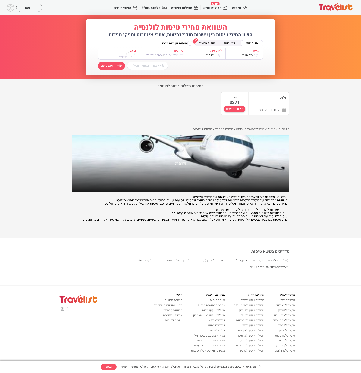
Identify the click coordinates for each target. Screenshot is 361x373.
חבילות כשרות (181, 8)
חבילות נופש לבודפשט (250, 345)
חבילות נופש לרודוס (251, 340)
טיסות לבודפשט (285, 335)
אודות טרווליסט (172, 315)
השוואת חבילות (145, 66)
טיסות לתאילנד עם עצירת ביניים (269, 267)
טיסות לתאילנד (285, 305)
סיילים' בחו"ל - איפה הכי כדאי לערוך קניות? (262, 260)
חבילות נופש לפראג (252, 350)
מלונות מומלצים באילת (211, 340)
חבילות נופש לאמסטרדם (249, 305)
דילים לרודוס (217, 320)
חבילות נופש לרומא (252, 315)
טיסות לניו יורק (285, 345)
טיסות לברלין (287, 330)
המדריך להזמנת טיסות (211, 305)
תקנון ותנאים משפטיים (168, 305)
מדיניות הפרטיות (128, 367)
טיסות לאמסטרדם (284, 320)
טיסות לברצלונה (285, 350)
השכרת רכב (122, 8)
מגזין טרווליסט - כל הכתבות (208, 350)
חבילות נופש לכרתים (251, 335)
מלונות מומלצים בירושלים (209, 345)
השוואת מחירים (234, 109)
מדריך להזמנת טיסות (177, 260)
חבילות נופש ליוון (253, 325)
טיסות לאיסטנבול (284, 315)
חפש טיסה (107, 66)
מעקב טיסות (143, 260)
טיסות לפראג (287, 340)
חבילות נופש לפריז (252, 300)
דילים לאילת (217, 330)
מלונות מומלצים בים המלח (209, 335)
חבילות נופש (212, 6)
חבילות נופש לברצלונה (250, 320)
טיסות (236, 8)
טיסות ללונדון (286, 310)
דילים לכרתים (216, 325)
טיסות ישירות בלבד (174, 43)
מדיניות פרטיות (172, 310)
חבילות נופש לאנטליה (250, 330)
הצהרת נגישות (173, 300)
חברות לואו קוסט (213, 260)
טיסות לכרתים (286, 325)
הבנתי (108, 367)
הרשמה (29, 7)
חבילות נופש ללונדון (251, 310)
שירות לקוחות (173, 320)
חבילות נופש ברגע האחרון (209, 315)
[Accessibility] (10, 8)
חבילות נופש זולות (213, 310)
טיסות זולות (287, 300)
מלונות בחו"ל (151, 8)
